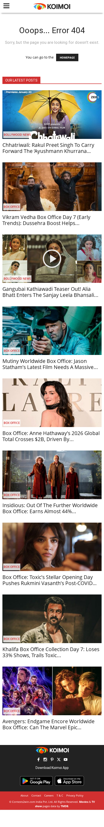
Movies (83, 802)
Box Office (12, 207)
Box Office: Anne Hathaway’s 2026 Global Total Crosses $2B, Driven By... (51, 436)
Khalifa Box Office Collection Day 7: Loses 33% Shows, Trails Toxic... (50, 652)
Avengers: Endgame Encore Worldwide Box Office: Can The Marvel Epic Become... (48, 727)
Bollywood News (17, 135)
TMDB (64, 806)
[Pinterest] (52, 760)
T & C (60, 795)
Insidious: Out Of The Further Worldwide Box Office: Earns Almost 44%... (50, 508)
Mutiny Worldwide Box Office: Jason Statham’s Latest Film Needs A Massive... (50, 364)
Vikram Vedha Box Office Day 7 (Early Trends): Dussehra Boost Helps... (46, 220)
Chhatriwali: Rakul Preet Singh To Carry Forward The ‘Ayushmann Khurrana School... (48, 151)
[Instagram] (45, 760)
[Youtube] (65, 760)
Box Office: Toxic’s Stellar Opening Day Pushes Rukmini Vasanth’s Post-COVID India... (47, 583)
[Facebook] (38, 760)
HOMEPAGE (67, 57)
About (24, 795)
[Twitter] (59, 760)
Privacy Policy (74, 795)
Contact (36, 795)
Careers (48, 795)
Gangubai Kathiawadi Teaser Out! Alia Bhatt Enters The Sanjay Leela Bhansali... (50, 292)
